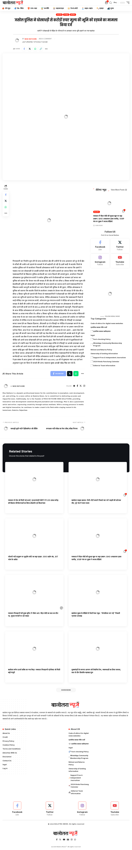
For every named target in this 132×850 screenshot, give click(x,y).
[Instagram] (84, 386)
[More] (46, 48)
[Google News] (68, 840)
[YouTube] (64, 840)
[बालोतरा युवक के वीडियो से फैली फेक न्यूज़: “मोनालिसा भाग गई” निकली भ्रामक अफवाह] (98, 592)
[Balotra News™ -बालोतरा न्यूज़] (13, 2)
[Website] (74, 386)
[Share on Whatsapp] (35, 48)
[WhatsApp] (75, 840)
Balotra (59, 15)
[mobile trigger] (127, 3)
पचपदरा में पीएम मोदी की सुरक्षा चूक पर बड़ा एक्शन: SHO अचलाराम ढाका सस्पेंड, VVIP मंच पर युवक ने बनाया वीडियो (108, 219)
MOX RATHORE (31, 39)
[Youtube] (119, 261)
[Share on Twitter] (29, 48)
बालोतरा (73, 15)
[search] (110, 3)
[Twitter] (80, 386)
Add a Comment (45, 39)
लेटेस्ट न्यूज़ (101, 189)
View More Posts (118, 190)
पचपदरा (66, 15)
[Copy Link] (40, 48)
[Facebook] (77, 386)
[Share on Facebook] (24, 48)
